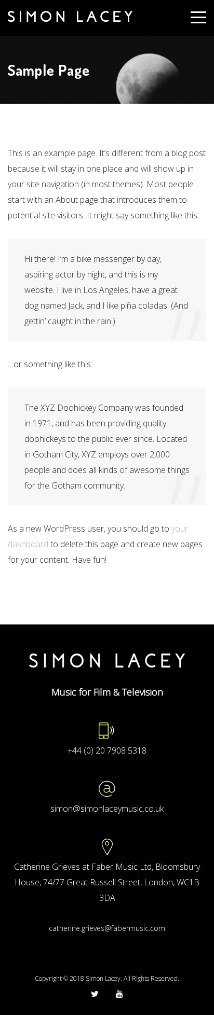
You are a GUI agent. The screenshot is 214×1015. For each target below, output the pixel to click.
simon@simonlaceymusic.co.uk (107, 808)
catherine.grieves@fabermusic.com (107, 928)
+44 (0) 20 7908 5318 (107, 750)
